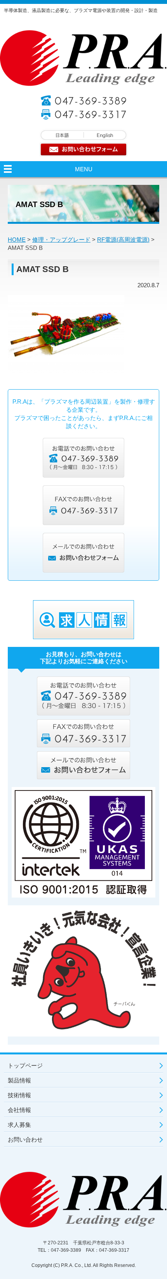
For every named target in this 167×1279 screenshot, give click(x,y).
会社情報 (19, 1110)
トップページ (25, 1065)
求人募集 (19, 1124)
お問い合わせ (25, 1139)
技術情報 (19, 1095)
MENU (83, 169)
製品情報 (19, 1080)
